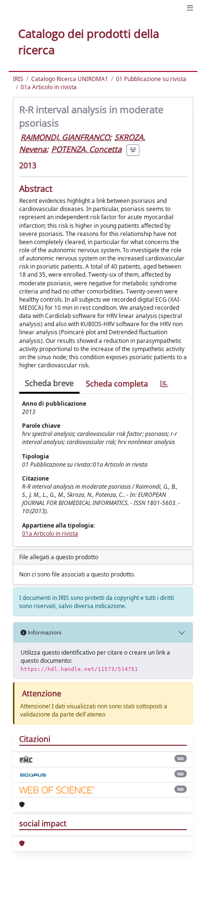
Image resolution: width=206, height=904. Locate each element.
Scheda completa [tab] (117, 383)
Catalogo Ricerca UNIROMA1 (69, 79)
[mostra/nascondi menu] (190, 8)
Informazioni (43, 632)
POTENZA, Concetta (86, 149)
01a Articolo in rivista (49, 87)
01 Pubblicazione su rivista (151, 79)
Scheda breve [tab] (49, 383)
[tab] (164, 384)
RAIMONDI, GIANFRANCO (65, 137)
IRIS (18, 79)
